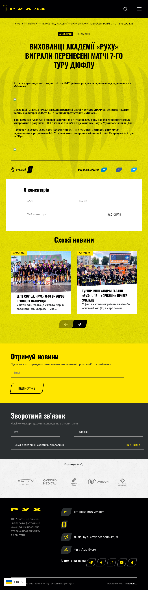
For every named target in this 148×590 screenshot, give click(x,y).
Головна (18, 23)
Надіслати (114, 214)
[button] (79, 324)
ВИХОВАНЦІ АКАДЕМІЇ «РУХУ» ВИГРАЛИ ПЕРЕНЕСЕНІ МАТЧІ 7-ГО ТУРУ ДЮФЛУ (88, 23)
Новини (32, 23)
